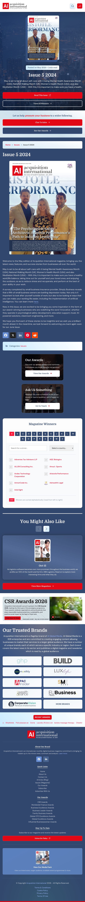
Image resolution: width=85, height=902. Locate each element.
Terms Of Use (42, 896)
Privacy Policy (42, 893)
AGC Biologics (56, 459)
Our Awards (42, 785)
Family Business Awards (42, 813)
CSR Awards (42, 802)
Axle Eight (18, 490)
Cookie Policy (42, 890)
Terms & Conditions (43, 887)
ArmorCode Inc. (21, 483)
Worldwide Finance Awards (42, 805)
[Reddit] (35, 335)
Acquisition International (36, 883)
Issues (17, 145)
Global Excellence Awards (42, 819)
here (36, 301)
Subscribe (42, 788)
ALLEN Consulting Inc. (23, 466)
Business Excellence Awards (42, 808)
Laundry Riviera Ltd (28, 723)
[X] (13, 335)
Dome (15, 723)
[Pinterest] (28, 335)
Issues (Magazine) (42, 783)
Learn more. (63, 753)
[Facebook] (6, 335)
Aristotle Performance (59, 473)
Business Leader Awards (42, 810)
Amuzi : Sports (56, 466)
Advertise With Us (42, 791)
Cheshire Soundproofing (69, 723)
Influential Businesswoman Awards (42, 822)
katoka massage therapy (47, 723)
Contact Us (42, 777)
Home (8, 145)
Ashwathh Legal (56, 483)
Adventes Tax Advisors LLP (25, 459)
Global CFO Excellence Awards (42, 816)
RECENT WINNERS (42, 717)
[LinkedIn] (20, 335)
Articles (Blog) (42, 780)
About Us (42, 774)
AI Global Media (54, 636)
